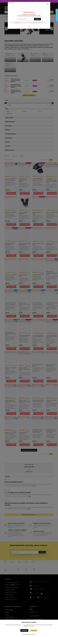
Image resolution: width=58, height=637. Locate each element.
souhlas (22, 624)
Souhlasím (33, 630)
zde (35, 634)
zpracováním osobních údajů (25, 22)
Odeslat (37, 19)
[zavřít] (48, 4)
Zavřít (29, 26)
